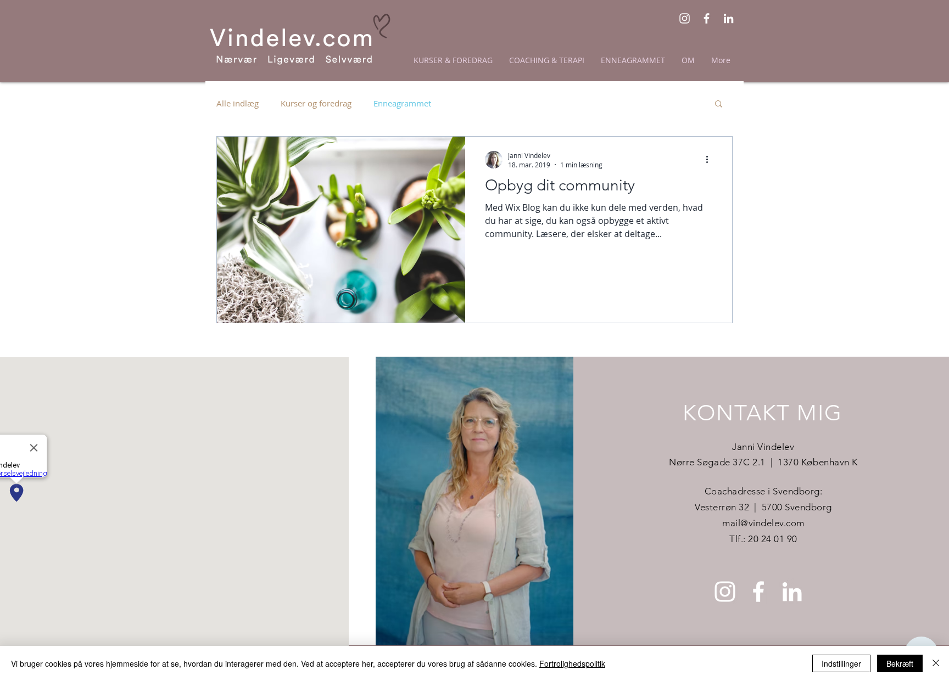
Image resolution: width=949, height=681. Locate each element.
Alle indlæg (237, 103)
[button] (718, 104)
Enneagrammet (402, 103)
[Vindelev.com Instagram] (684, 18)
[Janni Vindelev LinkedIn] (728, 18)
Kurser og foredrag (316, 103)
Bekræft (899, 663)
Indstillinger (841, 663)
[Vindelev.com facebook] (706, 18)
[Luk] (935, 663)
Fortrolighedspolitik (572, 663)
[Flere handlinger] (710, 159)
